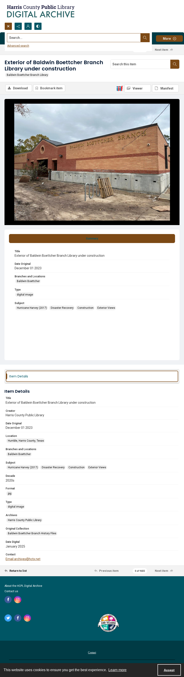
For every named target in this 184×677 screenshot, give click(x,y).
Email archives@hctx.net (23, 559)
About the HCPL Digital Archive (23, 585)
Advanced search (18, 45)
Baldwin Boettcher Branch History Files (32, 533)
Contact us (11, 591)
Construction (85, 307)
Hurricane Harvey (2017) (32, 307)
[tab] (92, 238)
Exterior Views (106, 307)
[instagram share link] (17, 599)
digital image (25, 294)
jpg (9, 493)
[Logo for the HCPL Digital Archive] (40, 11)
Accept (169, 670)
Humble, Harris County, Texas (26, 440)
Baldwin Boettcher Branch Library (27, 75)
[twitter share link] (8, 618)
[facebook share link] (8, 599)
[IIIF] (119, 88)
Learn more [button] (117, 670)
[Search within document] (174, 64)
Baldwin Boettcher (28, 281)
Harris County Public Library (25, 520)
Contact (92, 652)
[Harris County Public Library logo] (108, 623)
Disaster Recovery (62, 307)
